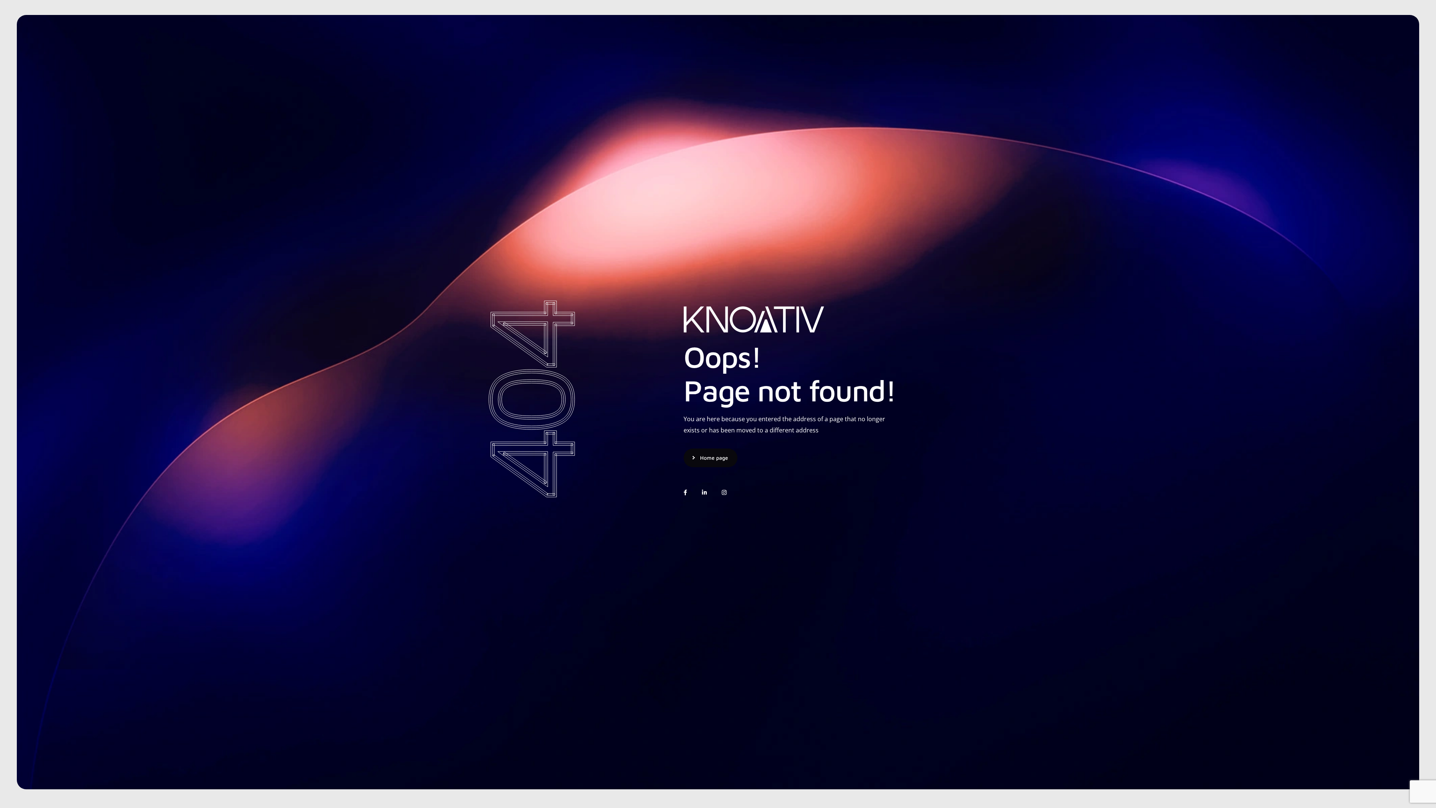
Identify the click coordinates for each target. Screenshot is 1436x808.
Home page (714, 457)
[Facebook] (685, 492)
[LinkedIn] (704, 492)
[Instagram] (724, 492)
